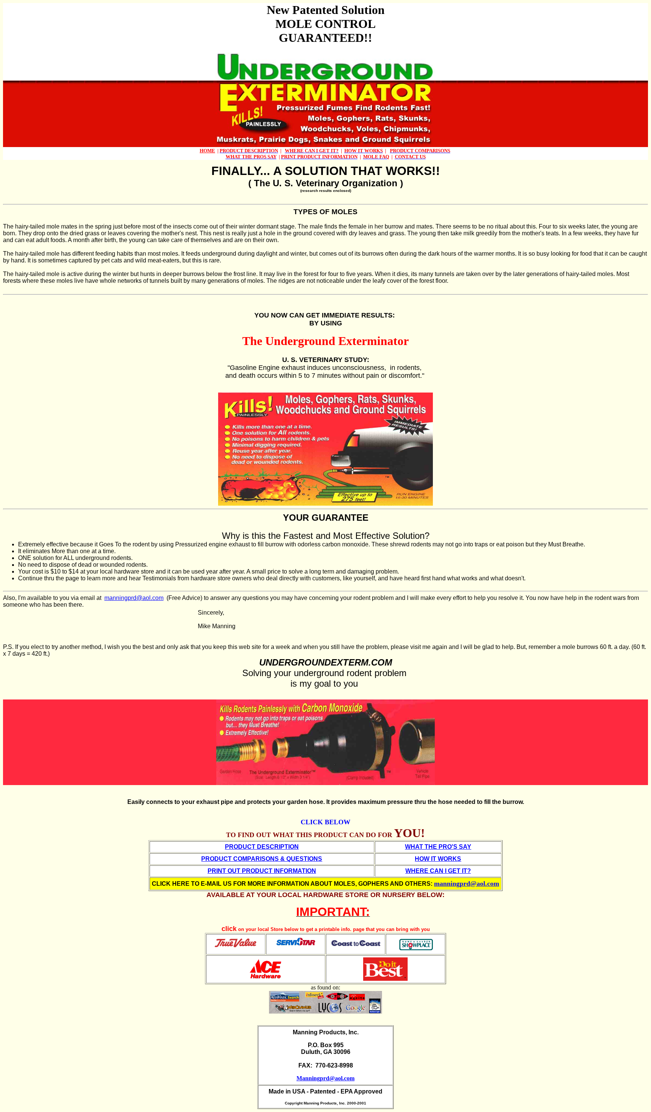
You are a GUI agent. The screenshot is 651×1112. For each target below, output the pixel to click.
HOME (207, 150)
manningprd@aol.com (134, 598)
